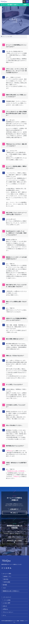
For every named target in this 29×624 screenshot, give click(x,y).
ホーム (4, 615)
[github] (8, 568)
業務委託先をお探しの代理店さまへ (11, 591)
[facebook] (2, 568)
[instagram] (6, 568)
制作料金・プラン (7, 576)
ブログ (4, 588)
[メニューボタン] (27, 1)
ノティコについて (7, 597)
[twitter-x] (4, 568)
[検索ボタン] (24, 1)
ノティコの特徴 (7, 600)
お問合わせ (9, 450)
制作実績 (5, 585)
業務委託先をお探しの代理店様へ (16, 471)
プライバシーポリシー (8, 612)
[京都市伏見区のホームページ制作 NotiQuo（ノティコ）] (4, 1)
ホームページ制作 (7, 573)
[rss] (10, 568)
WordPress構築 (7, 582)
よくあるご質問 (6, 603)
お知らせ (5, 606)
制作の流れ (6, 579)
